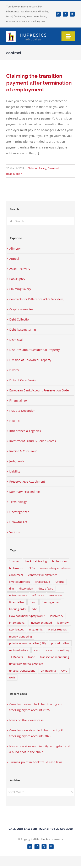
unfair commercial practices (26, 664)
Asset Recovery (19, 269)
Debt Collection (20, 319)
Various (14, 532)
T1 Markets (16, 657)
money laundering (20, 636)
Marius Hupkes (57, 629)
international (17, 622)
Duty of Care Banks (22, 380)
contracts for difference (42, 575)
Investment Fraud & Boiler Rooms (32, 441)
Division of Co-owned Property (30, 360)
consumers (16, 575)
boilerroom (16, 568)
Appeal (14, 259)
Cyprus (59, 582)
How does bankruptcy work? (27, 616)
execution (55, 595)
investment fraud (41, 622)
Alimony (15, 248)
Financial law (18, 400)
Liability (14, 471)
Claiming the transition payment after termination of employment (39, 83)
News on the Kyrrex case (26, 720)
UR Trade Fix (48, 670)
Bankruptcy (17, 279)
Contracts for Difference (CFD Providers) (36, 299)
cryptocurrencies (19, 582)
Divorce (14, 370)
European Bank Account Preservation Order (39, 390)
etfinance (38, 595)
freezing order (50, 602)
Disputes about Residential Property (34, 350)
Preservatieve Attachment (27, 481)
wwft (12, 677)
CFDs (31, 568)
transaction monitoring (54, 657)
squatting (63, 650)
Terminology (18, 502)
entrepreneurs (18, 595)
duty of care (45, 588)
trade (31, 657)
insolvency (56, 616)
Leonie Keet (16, 629)
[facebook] (65, 14)
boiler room (59, 561)
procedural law (60, 643)
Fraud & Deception (22, 411)
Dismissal (53, 168)
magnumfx (36, 629)
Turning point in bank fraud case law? (35, 762)
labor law (63, 622)
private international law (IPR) (27, 643)
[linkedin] (58, 14)
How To (14, 421)
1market (14, 561)
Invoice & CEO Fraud (23, 451)
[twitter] (72, 14)
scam (37, 650)
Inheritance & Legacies (25, 431)
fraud (33, 602)
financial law (16, 602)
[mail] (51, 846)
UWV (64, 670)
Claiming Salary (37, 168)
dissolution (26, 588)
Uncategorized (19, 512)
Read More (13, 174)
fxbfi (34, 609)
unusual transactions (22, 670)
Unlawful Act (18, 522)
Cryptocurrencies (21, 309)
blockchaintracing (36, 561)
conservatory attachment (56, 568)
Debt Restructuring (22, 329)
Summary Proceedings (24, 492)
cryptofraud (42, 582)
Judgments (16, 461)
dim (11, 588)
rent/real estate (18, 650)
